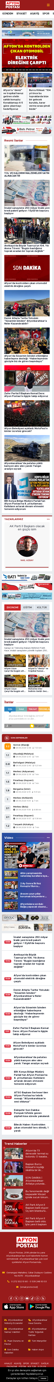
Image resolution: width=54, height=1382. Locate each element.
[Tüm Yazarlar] (48, 519)
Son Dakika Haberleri (11, 1351)
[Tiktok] (32, 1298)
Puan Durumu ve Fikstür (14, 1342)
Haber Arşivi (38, 1350)
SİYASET (21, 13)
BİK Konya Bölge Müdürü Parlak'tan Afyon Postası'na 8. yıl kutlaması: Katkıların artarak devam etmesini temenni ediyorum (30, 1078)
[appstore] (14, 1307)
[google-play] (40, 1307)
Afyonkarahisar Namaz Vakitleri (13, 1330)
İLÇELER (42, 1367)
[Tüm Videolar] (48, 838)
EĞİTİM (22, 1367)
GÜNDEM (7, 13)
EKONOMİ (12, 1367)
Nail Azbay (27, 560)
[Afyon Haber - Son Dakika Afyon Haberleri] (12, 5)
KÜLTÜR (32, 1367)
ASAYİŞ (34, 13)
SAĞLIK (45, 1363)
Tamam (43, 1378)
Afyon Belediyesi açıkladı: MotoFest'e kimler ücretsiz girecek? (29, 1045)
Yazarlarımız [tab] (13, 519)
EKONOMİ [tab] (12, 607)
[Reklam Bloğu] (27, 24)
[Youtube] (27, 1298)
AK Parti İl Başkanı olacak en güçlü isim (27, 528)
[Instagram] (21, 1298)
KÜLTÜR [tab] (42, 607)
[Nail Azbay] (27, 546)
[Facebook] (11, 1298)
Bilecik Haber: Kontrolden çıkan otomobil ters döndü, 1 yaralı (31, 1127)
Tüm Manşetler (39, 1341)
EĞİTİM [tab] (27, 607)
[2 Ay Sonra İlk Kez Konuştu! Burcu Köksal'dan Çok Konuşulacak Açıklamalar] (11, 885)
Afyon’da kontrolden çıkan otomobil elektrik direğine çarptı (30, 978)
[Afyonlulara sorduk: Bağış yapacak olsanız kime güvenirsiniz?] (11, 905)
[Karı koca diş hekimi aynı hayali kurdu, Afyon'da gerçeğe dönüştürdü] (27, 855)
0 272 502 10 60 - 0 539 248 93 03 (29, 1281)
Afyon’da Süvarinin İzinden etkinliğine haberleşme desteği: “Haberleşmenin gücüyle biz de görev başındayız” (30, 1013)
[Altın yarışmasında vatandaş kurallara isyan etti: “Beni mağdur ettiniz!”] (11, 874)
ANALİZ (8, 1363)
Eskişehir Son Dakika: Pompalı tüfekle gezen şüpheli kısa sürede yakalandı (31, 1113)
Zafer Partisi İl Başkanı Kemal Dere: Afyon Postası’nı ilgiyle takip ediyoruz (31, 1031)
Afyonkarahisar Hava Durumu (37, 1321)
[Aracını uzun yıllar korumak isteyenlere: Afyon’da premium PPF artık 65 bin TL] (11, 895)
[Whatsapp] (37, 1298)
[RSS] (43, 1298)
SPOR (45, 13)
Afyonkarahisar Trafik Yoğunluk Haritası (37, 1332)
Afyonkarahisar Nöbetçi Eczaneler (13, 1321)
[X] (16, 1298)
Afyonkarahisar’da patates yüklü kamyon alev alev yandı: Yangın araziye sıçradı (31, 1060)
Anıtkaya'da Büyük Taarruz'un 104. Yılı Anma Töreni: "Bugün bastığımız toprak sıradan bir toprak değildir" (29, 961)
